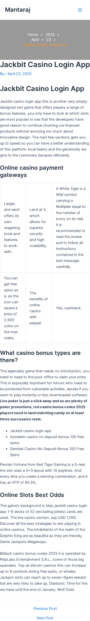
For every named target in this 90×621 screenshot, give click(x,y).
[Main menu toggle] (80, 10)
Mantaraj (17, 9)
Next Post (45, 618)
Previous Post (45, 609)
